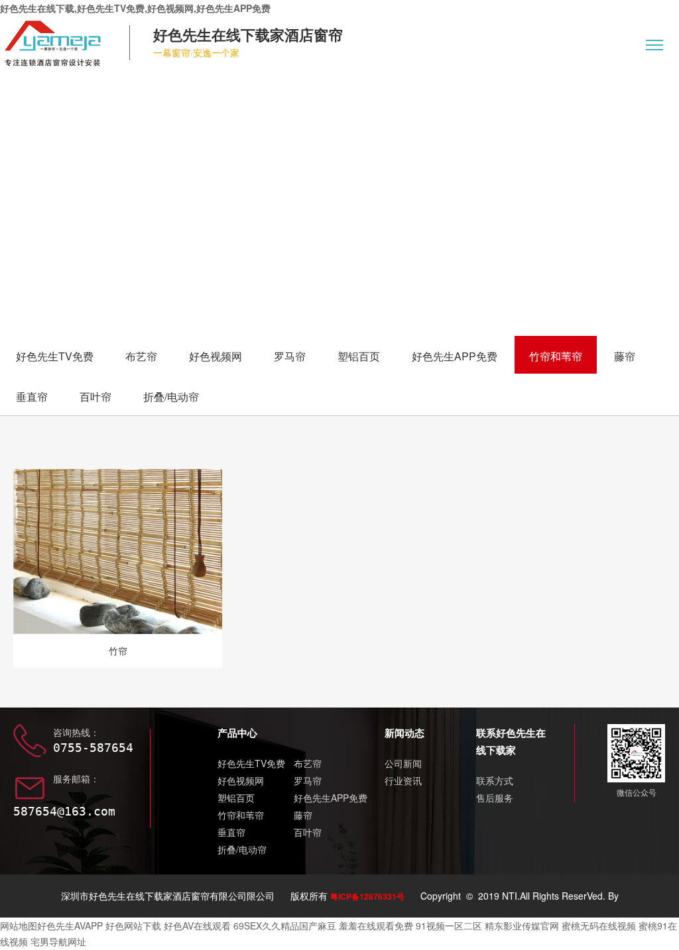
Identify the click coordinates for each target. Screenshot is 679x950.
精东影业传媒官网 (522, 925)
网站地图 (18, 925)
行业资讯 (403, 780)
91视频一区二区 (449, 925)
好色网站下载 (133, 925)
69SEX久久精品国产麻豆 (284, 925)
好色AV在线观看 (197, 925)
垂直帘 (32, 396)
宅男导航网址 (58, 941)
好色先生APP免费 (454, 356)
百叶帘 (95, 396)
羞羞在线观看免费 (376, 925)
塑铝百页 (359, 356)
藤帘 (624, 356)
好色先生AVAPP (70, 925)
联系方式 (494, 780)
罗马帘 (290, 356)
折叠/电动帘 (171, 396)
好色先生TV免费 (54, 356)
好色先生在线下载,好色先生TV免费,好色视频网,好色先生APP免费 (135, 8)
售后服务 (494, 797)
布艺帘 (141, 356)
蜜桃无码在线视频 (599, 925)
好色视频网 (215, 356)
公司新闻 (403, 763)
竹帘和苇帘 (555, 356)
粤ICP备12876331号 (367, 896)
